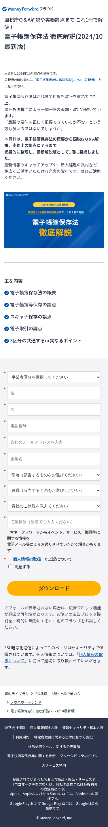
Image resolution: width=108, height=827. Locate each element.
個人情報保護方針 (44, 727)
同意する (22, 566)
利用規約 (22, 737)
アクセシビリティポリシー (80, 755)
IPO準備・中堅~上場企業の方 (57, 693)
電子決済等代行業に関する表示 (31, 755)
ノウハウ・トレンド (25, 702)
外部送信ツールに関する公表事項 (54, 746)
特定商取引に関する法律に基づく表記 (63, 737)
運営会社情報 (15, 727)
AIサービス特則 (54, 765)
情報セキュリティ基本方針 (82, 727)
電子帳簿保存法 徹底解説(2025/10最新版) (65, 79)
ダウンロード (54, 588)
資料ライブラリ (17, 693)
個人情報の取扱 (27, 559)
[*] (54, 369)
